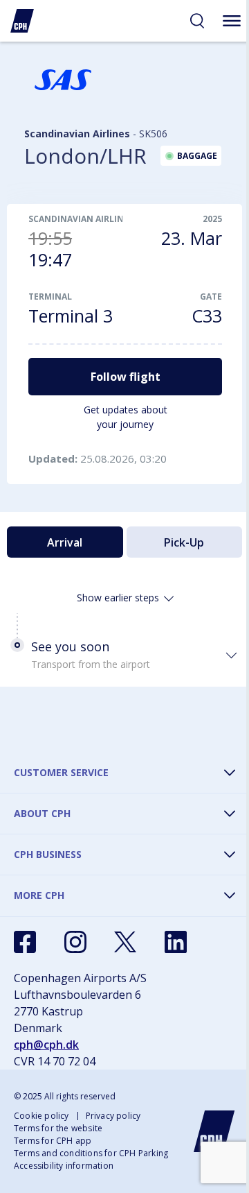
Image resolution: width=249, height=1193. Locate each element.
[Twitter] (125, 942)
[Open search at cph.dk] (197, 21)
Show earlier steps (118, 597)
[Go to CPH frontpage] (214, 1131)
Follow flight (125, 376)
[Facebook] (25, 942)
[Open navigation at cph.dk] (231, 21)
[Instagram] (75, 942)
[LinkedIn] (176, 942)
